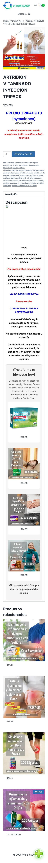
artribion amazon (25, 170)
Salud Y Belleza (19, 168)
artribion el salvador (11, 173)
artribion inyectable (10, 181)
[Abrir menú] (35, 5)
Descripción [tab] (11, 194)
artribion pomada (29, 183)
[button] (41, 30)
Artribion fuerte (9, 178)
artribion (15, 170)
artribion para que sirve (12, 183)
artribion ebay (38, 170)
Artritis (15, 165)
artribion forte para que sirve (31, 175)
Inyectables (23, 165)
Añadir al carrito (23, 154)
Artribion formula (26, 173)
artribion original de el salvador (31, 181)
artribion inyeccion (34, 178)
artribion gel (21, 178)
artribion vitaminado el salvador (24, 186)
